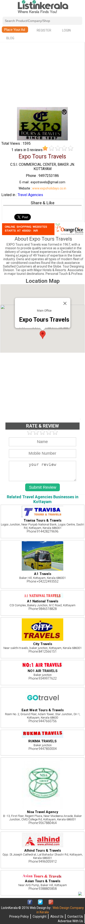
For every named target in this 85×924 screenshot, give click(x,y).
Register (44, 30)
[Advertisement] (42, 75)
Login (66, 30)
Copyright (39, 916)
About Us (56, 916)
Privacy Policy (19, 916)
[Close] (64, 303)
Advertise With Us (70, 921)
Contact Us (75, 916)
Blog (10, 38)
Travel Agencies (30, 195)
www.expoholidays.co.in (49, 188)
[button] (42, 335)
